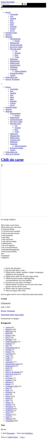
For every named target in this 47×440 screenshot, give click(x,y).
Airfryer (8, 327)
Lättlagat (8, 380)
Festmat (8, 344)
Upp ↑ (22, 437)
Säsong (8, 402)
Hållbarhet (14, 67)
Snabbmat (9, 411)
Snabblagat (9, 409)
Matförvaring (15, 63)
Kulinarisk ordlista (16, 73)
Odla (7, 388)
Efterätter (13, 27)
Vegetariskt (14, 14)
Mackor (8, 382)
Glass (7, 356)
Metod (7, 384)
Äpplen (12, 75)
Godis (7, 358)
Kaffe (7, 368)
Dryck (12, 31)
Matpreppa (14, 59)
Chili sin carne (12, 159)
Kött (11, 20)
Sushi (7, 417)
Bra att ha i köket (16, 47)
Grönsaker (9, 362)
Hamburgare (9, 366)
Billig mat (9, 331)
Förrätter (8, 350)
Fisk (11, 16)
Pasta (7, 390)
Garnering (13, 69)
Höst (16, 55)
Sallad (7, 398)
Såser (12, 22)
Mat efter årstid (15, 49)
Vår (16, 51)
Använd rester (15, 65)
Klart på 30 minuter (12, 79)
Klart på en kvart (11, 374)
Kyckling (8, 378)
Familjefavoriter (11, 33)
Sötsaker (8, 415)
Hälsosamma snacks (12, 364)
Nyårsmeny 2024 (11, 386)
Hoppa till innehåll (7, 2)
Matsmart (8, 37)
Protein (17, 41)
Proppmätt (10, 433)
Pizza (7, 394)
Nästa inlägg (19, 315)
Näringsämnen (15, 39)
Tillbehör (8, 419)
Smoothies (9, 407)
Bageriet (8, 35)
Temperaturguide (16, 45)
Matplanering (15, 61)
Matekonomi (14, 43)
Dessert (8, 335)
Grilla (7, 360)
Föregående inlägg (7, 315)
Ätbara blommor (20, 71)
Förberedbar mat (11, 77)
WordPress (29, 433)
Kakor (7, 370)
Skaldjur (13, 18)
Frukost (13, 29)
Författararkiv (6, 303)
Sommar (18, 53)
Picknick (8, 392)
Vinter (17, 57)
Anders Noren (12, 437)
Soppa (7, 413)
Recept (7, 12)
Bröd (12, 24)
